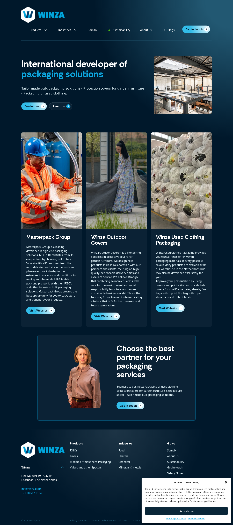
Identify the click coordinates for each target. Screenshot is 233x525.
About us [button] (61, 106)
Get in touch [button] (131, 406)
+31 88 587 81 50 (31, 493)
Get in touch (196, 29)
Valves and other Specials (86, 467)
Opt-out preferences (176, 518)
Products (35, 30)
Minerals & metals (130, 467)
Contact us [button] (34, 106)
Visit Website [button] (41, 310)
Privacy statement (196, 518)
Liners (74, 456)
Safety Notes (175, 473)
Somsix (92, 30)
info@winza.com (31, 489)
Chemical (124, 462)
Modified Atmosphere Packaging (90, 462)
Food (122, 450)
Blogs (171, 30)
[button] (226, 482)
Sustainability (121, 30)
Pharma (123, 456)
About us (146, 30)
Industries (64, 30)
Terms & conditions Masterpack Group (109, 520)
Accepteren (186, 511)
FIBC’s (74, 450)
